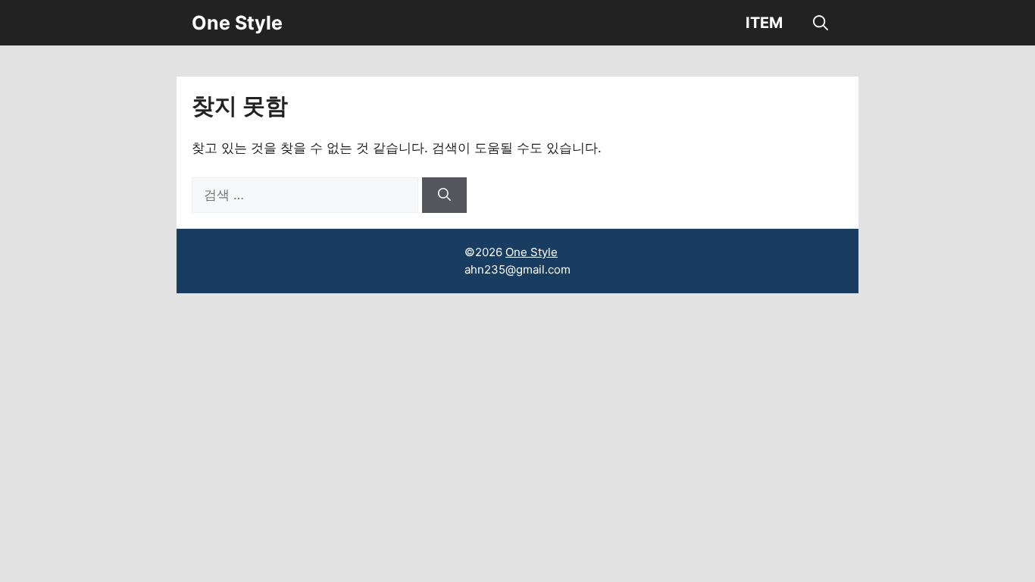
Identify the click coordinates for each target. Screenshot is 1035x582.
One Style (237, 22)
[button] (820, 22)
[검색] (444, 195)
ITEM (764, 23)
